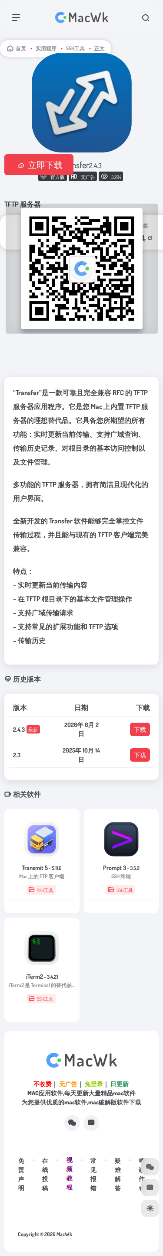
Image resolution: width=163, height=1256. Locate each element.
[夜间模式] (150, 1208)
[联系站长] (91, 1123)
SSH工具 (75, 48)
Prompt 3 (121, 867)
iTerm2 (42, 976)
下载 (140, 729)
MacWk (64, 1234)
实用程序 (46, 48)
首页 (21, 48)
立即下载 (45, 164)
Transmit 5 (42, 867)
